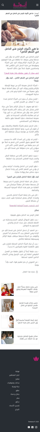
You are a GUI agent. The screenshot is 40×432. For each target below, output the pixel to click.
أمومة (37, 13)
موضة (17, 371)
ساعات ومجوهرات (13, 382)
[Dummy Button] (11, 5)
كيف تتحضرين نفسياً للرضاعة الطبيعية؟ (24, 205)
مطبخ (17, 379)
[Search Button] (2, 5)
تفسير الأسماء (14, 405)
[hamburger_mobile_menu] (36, 5)
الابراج (17, 409)
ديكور (17, 401)
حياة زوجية (15, 386)
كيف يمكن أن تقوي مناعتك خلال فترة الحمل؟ (21, 73)
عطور (17, 390)
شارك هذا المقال (29, 271)
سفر (17, 398)
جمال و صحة (15, 394)
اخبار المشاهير (14, 375)
